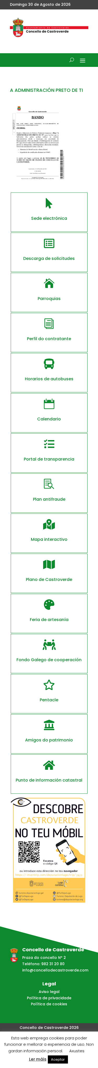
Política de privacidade (49, 998)
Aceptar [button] (58, 1059)
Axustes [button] (76, 1051)
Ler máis (38, 1059)
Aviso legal (49, 991)
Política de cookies (49, 1004)
